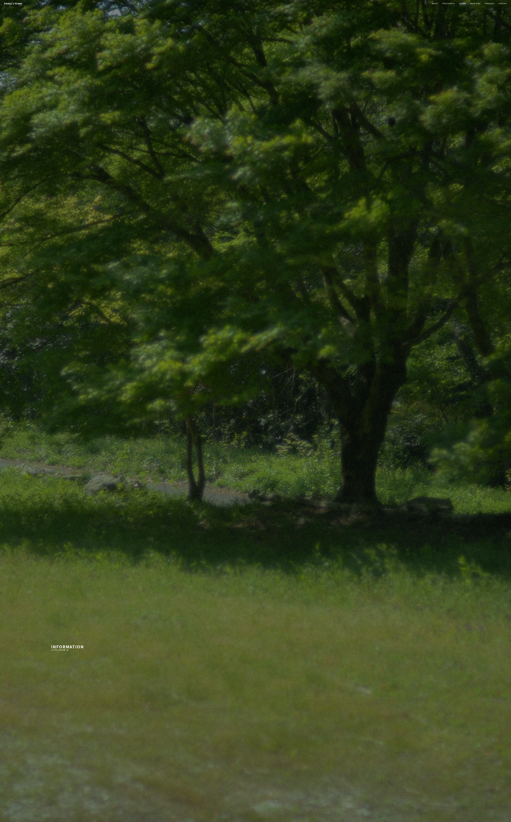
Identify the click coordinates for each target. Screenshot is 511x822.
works (462, 3)
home (435, 3)
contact (503, 3)
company (489, 3)
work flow (475, 3)
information (448, 3)
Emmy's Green (13, 3)
